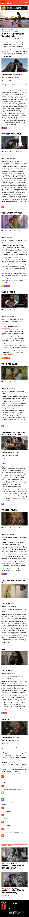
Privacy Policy (15, 912)
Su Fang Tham (6, 38)
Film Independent (6, 31)
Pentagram (11, 913)
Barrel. (18, 913)
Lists (16, 29)
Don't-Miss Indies (9, 29)
